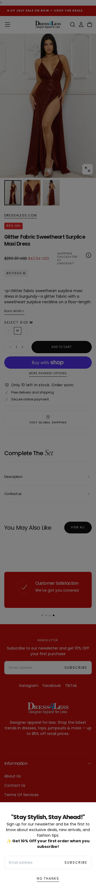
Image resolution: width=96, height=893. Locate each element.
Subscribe (76, 862)
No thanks (48, 878)
